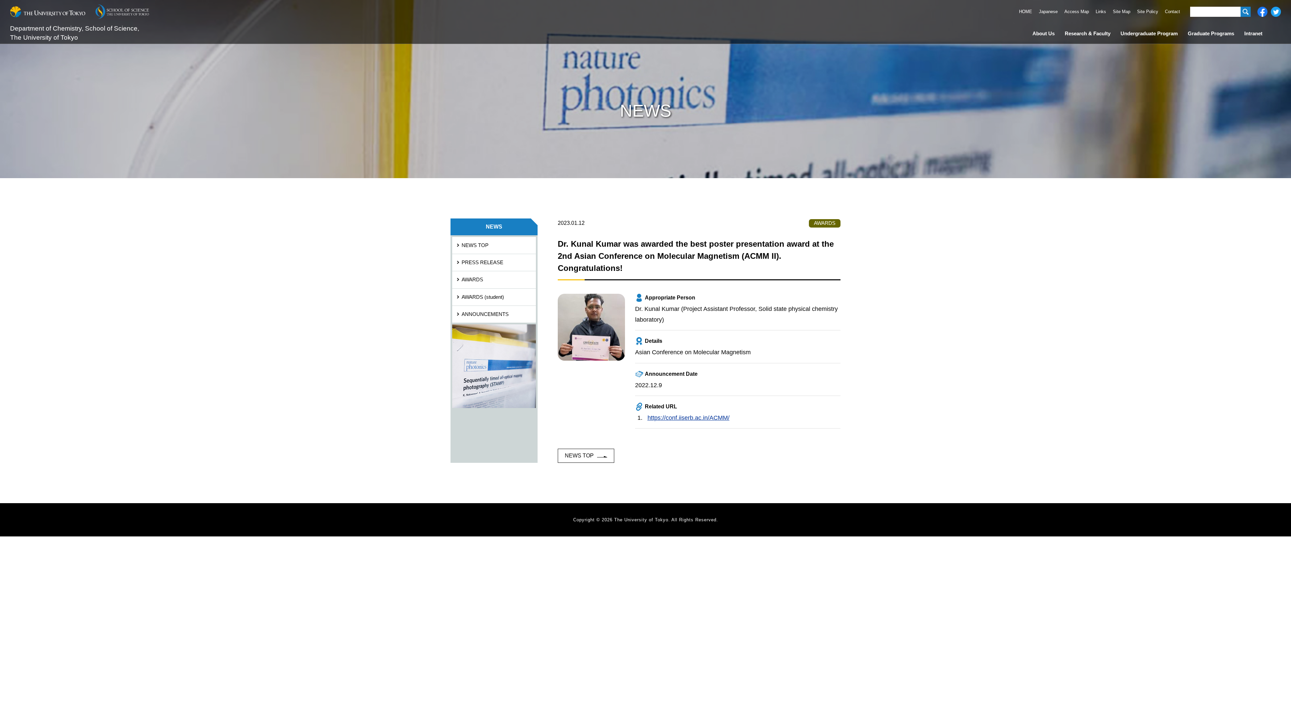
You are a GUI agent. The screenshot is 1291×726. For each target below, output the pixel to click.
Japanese (1048, 11)
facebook (1262, 12)
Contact (1172, 11)
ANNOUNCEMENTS (485, 314)
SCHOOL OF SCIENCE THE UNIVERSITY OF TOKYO (122, 11)
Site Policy (1147, 11)
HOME (1025, 11)
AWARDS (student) (483, 297)
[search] (1246, 12)
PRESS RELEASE (482, 262)
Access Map (1076, 11)
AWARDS (472, 279)
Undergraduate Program (1149, 33)
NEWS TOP (579, 455)
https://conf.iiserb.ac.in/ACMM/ (689, 417)
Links (1101, 11)
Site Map (1121, 11)
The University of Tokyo (47, 11)
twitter (1276, 12)
